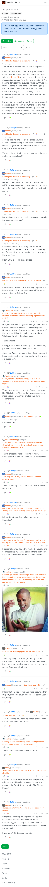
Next (5, 846)
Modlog (5, 859)
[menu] (45, 2)
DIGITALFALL (13, 2)
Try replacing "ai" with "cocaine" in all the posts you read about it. (24, 771)
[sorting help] (26, 47)
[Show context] (33, 61)
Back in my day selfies (32, 685)
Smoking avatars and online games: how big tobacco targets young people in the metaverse (23, 743)
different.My (14, 77)
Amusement (28, 417)
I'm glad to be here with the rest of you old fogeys (21, 280)
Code (4, 878)
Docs (4, 873)
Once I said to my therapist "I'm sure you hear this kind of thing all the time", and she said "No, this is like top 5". (24, 509)
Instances (6, 868)
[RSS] (29, 47)
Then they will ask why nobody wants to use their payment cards (21, 478)
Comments (19, 41)
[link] (37, 61)
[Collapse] (4, 54)
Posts (29, 41)
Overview (7, 41)
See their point (11, 715)
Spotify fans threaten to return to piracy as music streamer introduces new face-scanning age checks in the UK (23, 315)
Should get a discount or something (16, 61)
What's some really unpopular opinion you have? (21, 651)
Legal (4, 863)
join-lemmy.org (8, 883)
